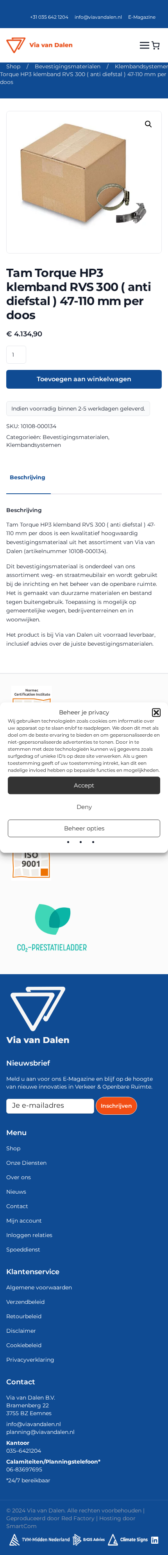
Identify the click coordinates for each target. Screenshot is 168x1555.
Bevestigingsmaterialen (67, 66)
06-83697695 (24, 1469)
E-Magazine (141, 17)
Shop (13, 66)
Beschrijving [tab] (27, 477)
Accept (84, 785)
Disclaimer (21, 1330)
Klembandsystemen (33, 444)
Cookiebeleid (23, 1345)
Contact (17, 1206)
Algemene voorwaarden (39, 1287)
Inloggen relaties (29, 1235)
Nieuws (16, 1191)
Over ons (18, 1177)
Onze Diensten (26, 1162)
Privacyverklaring (30, 1359)
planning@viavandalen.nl (40, 1431)
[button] (156, 712)
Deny (84, 807)
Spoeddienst (23, 1249)
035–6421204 (23, 1450)
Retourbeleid (23, 1316)
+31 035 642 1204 (49, 17)
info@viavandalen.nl (98, 17)
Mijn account (24, 1220)
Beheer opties (84, 828)
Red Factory (78, 1518)
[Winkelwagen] (155, 45)
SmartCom (21, 1526)
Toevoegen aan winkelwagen (84, 379)
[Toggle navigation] (144, 45)
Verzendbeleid (25, 1301)
